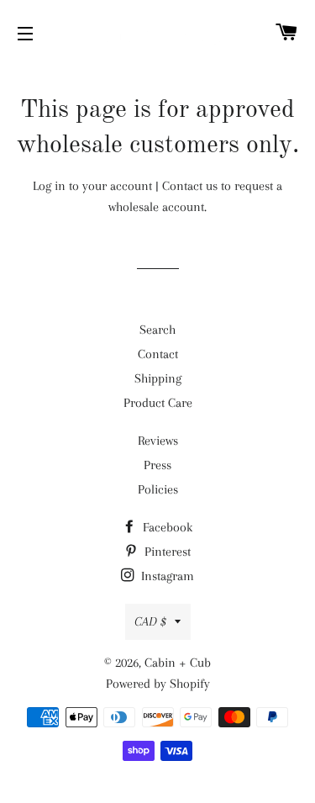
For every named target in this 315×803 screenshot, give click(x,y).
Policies (158, 489)
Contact (158, 354)
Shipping (157, 378)
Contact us (190, 185)
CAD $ (150, 621)
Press (157, 465)
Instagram (166, 576)
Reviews (158, 440)
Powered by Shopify (158, 683)
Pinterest (166, 551)
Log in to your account (92, 185)
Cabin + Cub (177, 662)
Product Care (157, 402)
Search (157, 329)
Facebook (165, 527)
